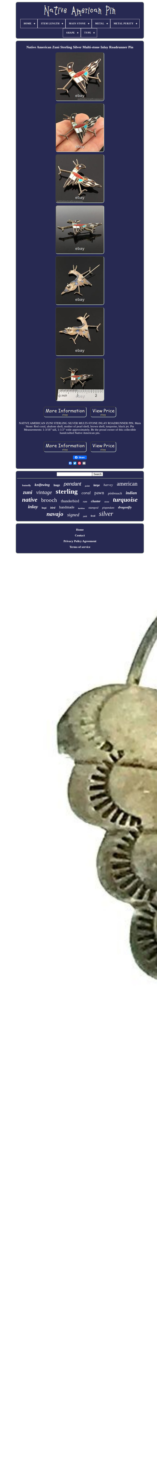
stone (106, 501)
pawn (99, 492)
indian (131, 493)
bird (52, 507)
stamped (93, 507)
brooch (49, 500)
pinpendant (108, 507)
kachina (81, 508)
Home (80, 529)
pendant (72, 484)
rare (85, 501)
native (29, 499)
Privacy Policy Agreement (80, 541)
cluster (96, 501)
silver (106, 513)
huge (57, 485)
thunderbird (70, 501)
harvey (108, 485)
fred (93, 515)
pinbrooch (115, 493)
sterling (67, 491)
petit (85, 516)
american (127, 483)
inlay (33, 506)
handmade (66, 507)
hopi (44, 507)
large (96, 485)
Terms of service (80, 546)
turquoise (125, 499)
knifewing (42, 485)
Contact (80, 535)
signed (73, 514)
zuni (27, 492)
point (87, 486)
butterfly (26, 485)
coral (86, 492)
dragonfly (125, 507)
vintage (44, 492)
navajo (55, 514)
